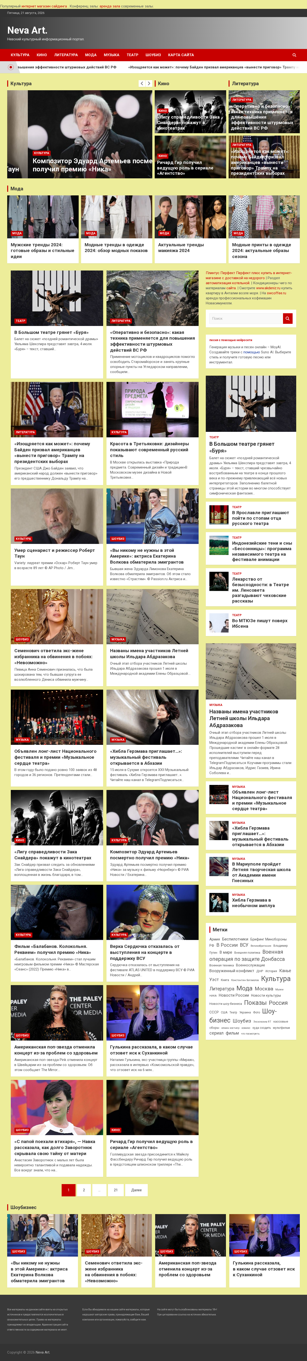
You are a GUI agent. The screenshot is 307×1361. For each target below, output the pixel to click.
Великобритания (261, 945)
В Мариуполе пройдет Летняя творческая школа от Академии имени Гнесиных (261, 872)
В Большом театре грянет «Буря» (51, 332)
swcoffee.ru (276, 293)
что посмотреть (250, 1033)
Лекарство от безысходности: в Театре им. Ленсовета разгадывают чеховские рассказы (260, 590)
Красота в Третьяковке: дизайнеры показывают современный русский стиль (149, 449)
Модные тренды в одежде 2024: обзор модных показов (116, 247)
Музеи (279, 989)
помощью (251, 352)
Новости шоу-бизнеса (225, 1004)
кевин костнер (230, 1028)
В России (227, 945)
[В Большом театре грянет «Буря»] (57, 298)
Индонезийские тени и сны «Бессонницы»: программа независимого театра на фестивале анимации (262, 551)
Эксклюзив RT (262, 1021)
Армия (214, 939)
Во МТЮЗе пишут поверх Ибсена (260, 623)
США (224, 1012)
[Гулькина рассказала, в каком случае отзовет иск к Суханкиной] (152, 1013)
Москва (264, 989)
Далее (136, 1190)
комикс (246, 1028)
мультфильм (281, 1028)
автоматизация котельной (227, 283)
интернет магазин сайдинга (44, 6)
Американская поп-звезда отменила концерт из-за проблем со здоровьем (56, 1050)
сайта (231, 288)
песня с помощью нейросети (230, 340)
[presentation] (142, 83)
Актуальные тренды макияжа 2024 (181, 247)
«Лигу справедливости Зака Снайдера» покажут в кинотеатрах (188, 122)
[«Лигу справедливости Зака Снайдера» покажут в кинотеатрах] (57, 818)
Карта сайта (181, 55)
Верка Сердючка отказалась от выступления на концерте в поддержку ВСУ (145, 952)
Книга (225, 980)
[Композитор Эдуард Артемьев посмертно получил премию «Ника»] (152, 818)
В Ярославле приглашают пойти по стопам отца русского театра (260, 518)
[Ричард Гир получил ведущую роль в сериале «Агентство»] (152, 1107)
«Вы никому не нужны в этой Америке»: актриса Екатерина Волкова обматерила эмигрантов (147, 556)
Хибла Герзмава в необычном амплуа (253, 902)
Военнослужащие (250, 965)
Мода (91, 55)
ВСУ (244, 945)
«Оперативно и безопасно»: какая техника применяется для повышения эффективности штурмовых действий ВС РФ (262, 117)
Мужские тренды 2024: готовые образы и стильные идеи (42, 250)
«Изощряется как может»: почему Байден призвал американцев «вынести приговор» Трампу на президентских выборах (182, 67)
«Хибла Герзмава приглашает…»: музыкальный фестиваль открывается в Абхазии (146, 757)
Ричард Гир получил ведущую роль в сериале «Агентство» (185, 168)
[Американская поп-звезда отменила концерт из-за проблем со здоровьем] (57, 1013)
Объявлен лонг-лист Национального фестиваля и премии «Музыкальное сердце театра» (55, 757)
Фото (256, 1012)
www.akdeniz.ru (268, 288)
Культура (20, 55)
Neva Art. (27, 30)
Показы (255, 1002)
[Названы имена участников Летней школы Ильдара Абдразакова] (152, 616)
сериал (216, 1033)
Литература (66, 55)
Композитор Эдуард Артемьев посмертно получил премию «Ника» (79, 165)
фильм (232, 1033)
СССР (214, 1012)
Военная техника (221, 965)
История (271, 971)
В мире (225, 952)
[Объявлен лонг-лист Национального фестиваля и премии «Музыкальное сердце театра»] (57, 717)
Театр (132, 55)
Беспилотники (235, 939)
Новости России (234, 995)
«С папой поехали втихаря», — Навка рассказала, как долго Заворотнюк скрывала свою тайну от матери (54, 1147)
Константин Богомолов (245, 980)
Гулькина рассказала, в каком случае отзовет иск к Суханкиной (151, 1050)
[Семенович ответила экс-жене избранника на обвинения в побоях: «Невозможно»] (57, 616)
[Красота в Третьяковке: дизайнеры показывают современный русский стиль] (152, 410)
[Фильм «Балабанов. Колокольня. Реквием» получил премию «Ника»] (57, 912)
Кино (42, 55)
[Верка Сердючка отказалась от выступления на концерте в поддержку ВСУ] (152, 912)
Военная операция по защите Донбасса (247, 955)
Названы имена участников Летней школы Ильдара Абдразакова (149, 653)
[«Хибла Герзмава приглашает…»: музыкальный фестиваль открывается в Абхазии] (152, 717)
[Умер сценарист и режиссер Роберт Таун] (57, 516)
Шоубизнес (23, 1207)
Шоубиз (153, 55)
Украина (245, 1012)
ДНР (259, 971)
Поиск (288, 318)
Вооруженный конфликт (231, 971)
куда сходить (262, 1028)
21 (116, 1190)
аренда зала (110, 6)
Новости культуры (266, 995)
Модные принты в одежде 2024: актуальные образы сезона (261, 250)
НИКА (213, 995)
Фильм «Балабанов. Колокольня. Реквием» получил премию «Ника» (52, 949)
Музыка (111, 55)
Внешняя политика (247, 952)
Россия (278, 1003)
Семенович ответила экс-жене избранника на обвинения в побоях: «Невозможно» (53, 656)
